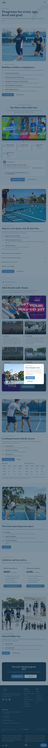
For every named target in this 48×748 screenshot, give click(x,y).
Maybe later (30, 381)
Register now (30, 377)
